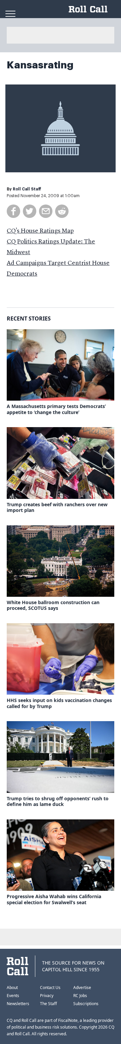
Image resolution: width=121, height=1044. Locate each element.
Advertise (82, 987)
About (12, 987)
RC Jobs (80, 995)
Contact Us (50, 987)
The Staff (48, 1003)
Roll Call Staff (27, 189)
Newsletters (18, 1003)
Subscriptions (85, 1003)
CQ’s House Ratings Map (40, 231)
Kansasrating (40, 65)
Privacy (46, 995)
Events (13, 995)
